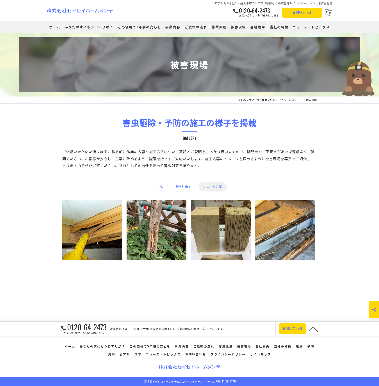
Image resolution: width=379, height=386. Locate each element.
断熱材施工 (183, 186)
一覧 (160, 186)
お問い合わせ (302, 12)
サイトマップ (260, 354)
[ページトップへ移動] (313, 328)
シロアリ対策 (212, 186)
